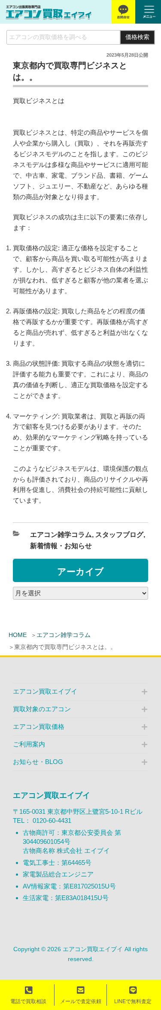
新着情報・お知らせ (61, 545)
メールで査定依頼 (80, 1001)
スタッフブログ (119, 534)
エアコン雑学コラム (63, 634)
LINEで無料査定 (133, 1001)
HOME (18, 634)
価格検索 (137, 37)
